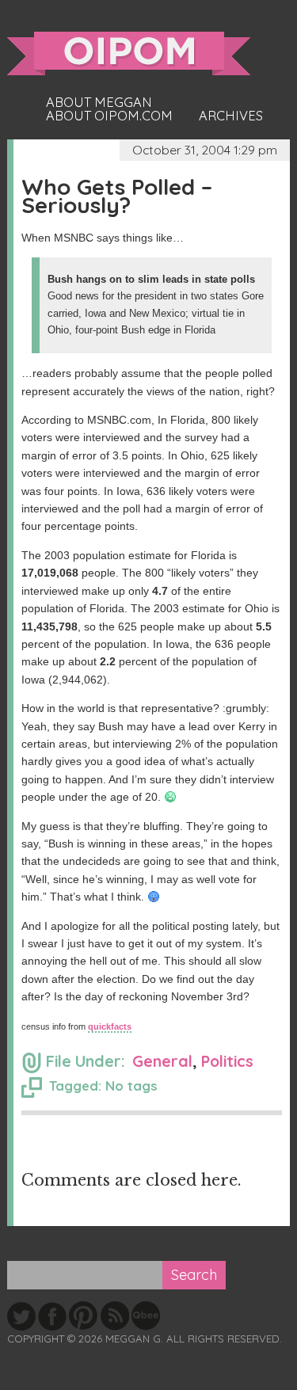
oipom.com (128, 53)
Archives (231, 116)
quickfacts (109, 1026)
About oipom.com (109, 116)
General (162, 1061)
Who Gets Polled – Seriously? (116, 195)
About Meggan (99, 102)
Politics (227, 1061)
